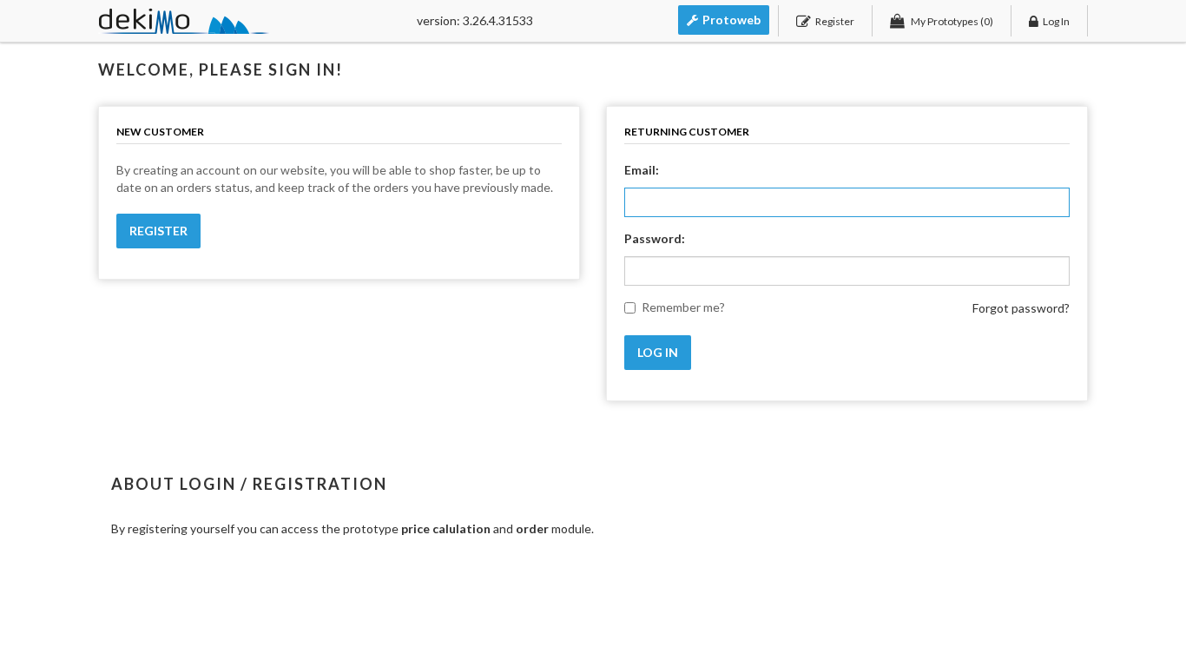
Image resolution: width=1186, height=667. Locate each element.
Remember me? (683, 307)
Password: (654, 238)
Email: (641, 169)
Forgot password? (1021, 307)
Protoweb (731, 19)
